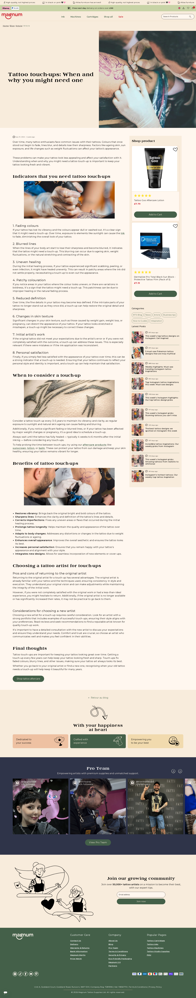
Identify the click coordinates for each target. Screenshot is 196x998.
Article (19, 26)
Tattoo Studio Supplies (158, 951)
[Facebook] (25, 973)
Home (6, 26)
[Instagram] (15, 973)
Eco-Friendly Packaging (120, 959)
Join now (141, 901)
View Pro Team (98, 842)
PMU (149, 955)
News (148, 315)
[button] (63, 16)
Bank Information (79, 951)
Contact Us (75, 941)
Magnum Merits (78, 955)
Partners (113, 966)
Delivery (74, 944)
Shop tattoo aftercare (28, 678)
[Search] (190, 16)
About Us (113, 941)
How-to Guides (140, 321)
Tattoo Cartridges (156, 941)
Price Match (76, 959)
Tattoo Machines (155, 948)
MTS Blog (137, 315)
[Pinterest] (36, 973)
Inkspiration (156, 321)
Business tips (169, 315)
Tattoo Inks (152, 944)
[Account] (183, 8)
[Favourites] (188, 8)
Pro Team (113, 948)
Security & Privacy (117, 955)
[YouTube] (31, 973)
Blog (12, 26)
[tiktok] (20, 973)
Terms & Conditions (118, 951)
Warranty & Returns (79, 948)
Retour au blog (99, 697)
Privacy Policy (155, 987)
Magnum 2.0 (115, 962)
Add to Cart (155, 214)
